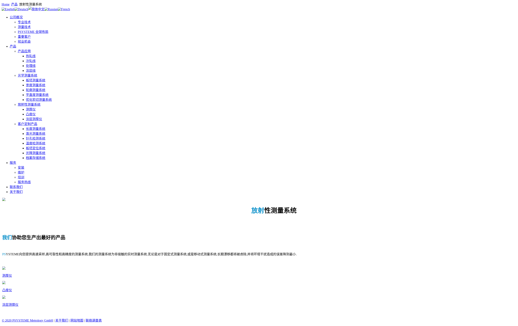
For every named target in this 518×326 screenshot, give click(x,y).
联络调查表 (94, 320)
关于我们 (61, 320)
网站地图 (76, 320)
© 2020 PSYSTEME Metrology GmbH (27, 320)
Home (6, 4)
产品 (14, 4)
